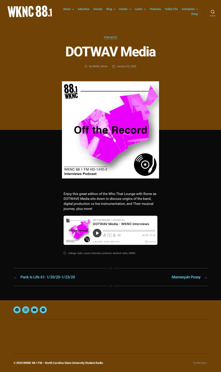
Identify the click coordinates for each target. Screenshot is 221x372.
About (67, 9)
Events (123, 9)
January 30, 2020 (126, 66)
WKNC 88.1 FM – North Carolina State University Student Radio (63, 363)
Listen (138, 9)
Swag (194, 14)
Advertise (83, 9)
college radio (75, 253)
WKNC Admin (99, 66)
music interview (92, 253)
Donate (98, 9)
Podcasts (155, 9)
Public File (171, 9)
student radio (120, 253)
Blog (109, 9)
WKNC (132, 253)
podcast (106, 253)
